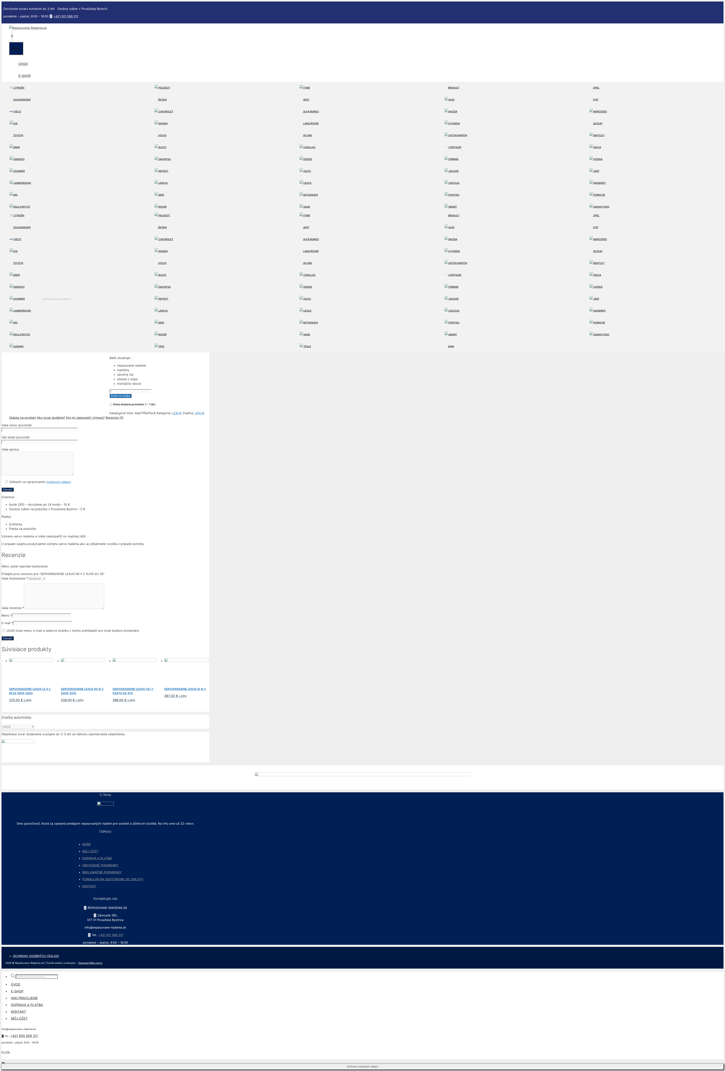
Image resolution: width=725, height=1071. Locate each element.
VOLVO (162, 135)
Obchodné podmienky (100, 865)
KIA (15, 123)
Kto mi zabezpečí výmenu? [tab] (85, 417)
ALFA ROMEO (311, 111)
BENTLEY (599, 135)
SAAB (306, 206)
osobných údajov (58, 482)
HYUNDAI (454, 123)
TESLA (307, 346)
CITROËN (18, 87)
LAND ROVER (311, 123)
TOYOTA (18, 135)
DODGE (307, 159)
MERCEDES (600, 111)
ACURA (307, 135)
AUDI (451, 99)
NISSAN (163, 123)
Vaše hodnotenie (15, 578)
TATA (161, 346)
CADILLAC (309, 147)
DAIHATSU (164, 159)
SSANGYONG (601, 206)
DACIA (597, 147)
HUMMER (19, 171)
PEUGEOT (164, 87)
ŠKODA (162, 99)
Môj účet (90, 851)
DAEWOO (19, 159)
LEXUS (307, 182)
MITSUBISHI (310, 194)
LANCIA (163, 182)
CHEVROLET (165, 111)
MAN (451, 346)
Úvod (23, 64)
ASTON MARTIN (457, 135)
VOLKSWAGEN (22, 99)
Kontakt (89, 886)
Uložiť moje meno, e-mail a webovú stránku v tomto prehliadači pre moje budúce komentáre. (73, 630)
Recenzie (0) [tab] (114, 417)
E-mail (7, 623)
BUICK (162, 147)
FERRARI (453, 159)
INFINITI (163, 171)
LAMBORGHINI (22, 182)
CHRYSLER (454, 147)
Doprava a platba (97, 858)
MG (15, 194)
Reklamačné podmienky (102, 872)
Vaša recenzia (13, 608)
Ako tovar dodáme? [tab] (51, 417)
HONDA (597, 159)
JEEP (596, 171)
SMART (452, 206)
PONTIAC (454, 194)
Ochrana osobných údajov (36, 956)
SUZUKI (597, 123)
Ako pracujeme (24, 998)
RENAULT (453, 87)
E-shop (25, 76)
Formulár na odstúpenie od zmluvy (112, 879)
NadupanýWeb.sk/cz (90, 962)
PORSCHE (599, 194)
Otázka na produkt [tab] (22, 417)
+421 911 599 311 (65, 16)
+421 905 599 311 (24, 1036)
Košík (86, 844)
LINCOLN (453, 182)
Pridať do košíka (120, 395)
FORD (306, 87)
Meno (7, 615)
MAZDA (452, 111)
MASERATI (599, 182)
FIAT (596, 99)
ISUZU (307, 171)
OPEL (596, 87)
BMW (16, 147)
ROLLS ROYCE (21, 206)
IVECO (17, 111)
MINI (161, 194)
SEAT (306, 99)
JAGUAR (453, 171)
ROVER (162, 206)
